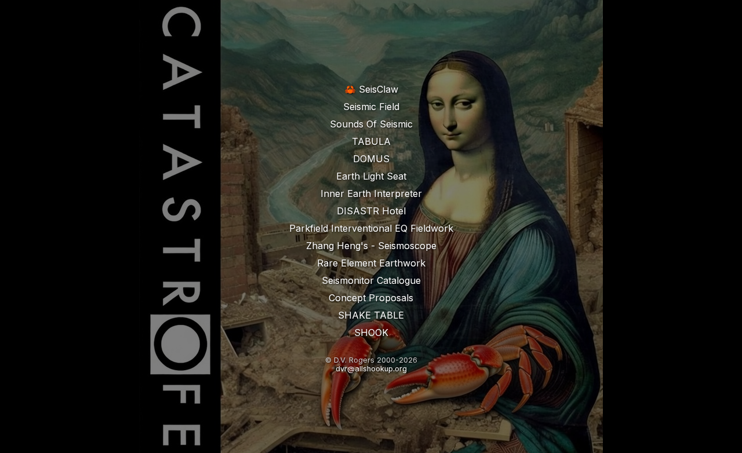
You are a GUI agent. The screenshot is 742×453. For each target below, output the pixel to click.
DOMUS (371, 159)
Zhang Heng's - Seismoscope (371, 245)
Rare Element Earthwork (371, 263)
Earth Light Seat (371, 176)
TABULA (371, 141)
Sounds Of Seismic (371, 124)
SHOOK (371, 332)
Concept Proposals (371, 298)
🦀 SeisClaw (371, 89)
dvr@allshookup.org (371, 368)
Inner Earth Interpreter (371, 193)
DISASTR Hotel (371, 211)
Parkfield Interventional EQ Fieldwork (371, 228)
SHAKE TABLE (371, 315)
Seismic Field (371, 106)
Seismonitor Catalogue (371, 280)
